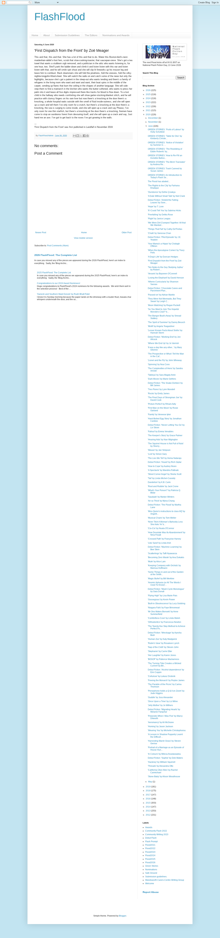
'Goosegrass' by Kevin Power (161, 599)
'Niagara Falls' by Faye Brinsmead (164, 607)
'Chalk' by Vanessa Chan (159, 233)
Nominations (151, 869)
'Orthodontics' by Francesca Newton (164, 622)
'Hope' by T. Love (156, 206)
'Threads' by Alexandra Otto (160, 766)
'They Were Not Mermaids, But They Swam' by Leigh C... (164, 300)
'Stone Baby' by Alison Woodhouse (164, 776)
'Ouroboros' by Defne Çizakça (161, 192)
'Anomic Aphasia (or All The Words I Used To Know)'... (164, 583)
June (150, 126)
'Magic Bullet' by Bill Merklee (161, 578)
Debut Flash (151, 838)
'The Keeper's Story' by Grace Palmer (165, 435)
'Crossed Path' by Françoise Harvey (164, 539)
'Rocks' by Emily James (158, 393)
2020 (148, 114)
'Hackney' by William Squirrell (161, 762)
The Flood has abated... (159, 181)
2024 (148, 98)
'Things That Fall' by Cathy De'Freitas (165, 229)
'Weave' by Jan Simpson (159, 450)
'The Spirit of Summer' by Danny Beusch (166, 322)
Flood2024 (150, 855)
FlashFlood (59, 16)
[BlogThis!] (77, 135)
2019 (148, 786)
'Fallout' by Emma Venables (160, 431)
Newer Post (40, 232)
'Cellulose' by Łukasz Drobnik (161, 676)
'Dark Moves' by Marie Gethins (162, 379)
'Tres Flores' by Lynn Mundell (161, 389)
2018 (148, 790)
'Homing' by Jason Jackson (160, 726)
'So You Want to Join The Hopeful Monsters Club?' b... (163, 310)
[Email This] (74, 135)
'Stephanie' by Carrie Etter (160, 651)
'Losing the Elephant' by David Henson (166, 278)
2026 (148, 90)
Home (35, 35)
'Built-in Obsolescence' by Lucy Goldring (166, 603)
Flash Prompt (151, 841)
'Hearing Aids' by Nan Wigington (163, 439)
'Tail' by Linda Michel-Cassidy (161, 478)
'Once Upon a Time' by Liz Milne (163, 701)
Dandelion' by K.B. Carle (159, 482)
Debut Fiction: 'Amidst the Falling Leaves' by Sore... (163, 201)
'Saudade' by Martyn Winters (161, 497)
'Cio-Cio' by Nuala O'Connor (161, 528)
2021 (148, 110)
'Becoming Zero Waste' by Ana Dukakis (166, 557)
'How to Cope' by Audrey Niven (162, 466)
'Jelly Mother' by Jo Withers (160, 705)
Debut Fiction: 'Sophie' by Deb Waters (165, 758)
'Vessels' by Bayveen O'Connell (162, 273)
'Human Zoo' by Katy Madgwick (162, 639)
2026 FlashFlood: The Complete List (55, 255)
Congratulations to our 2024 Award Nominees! (58, 283)
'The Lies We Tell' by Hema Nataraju (165, 458)
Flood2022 (150, 848)
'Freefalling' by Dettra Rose (160, 214)
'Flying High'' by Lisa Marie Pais (162, 595)
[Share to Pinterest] (87, 135)
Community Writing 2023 (156, 834)
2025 (148, 94)
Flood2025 (150, 859)
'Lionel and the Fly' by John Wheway (165, 360)
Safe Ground (151, 873)
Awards (148, 827)
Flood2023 (150, 852)
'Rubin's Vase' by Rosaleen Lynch (163, 643)
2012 (148, 815)
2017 (148, 795)
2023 (148, 102)
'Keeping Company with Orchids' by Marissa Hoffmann (164, 566)
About (46, 35)
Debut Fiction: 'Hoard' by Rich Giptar (165, 462)
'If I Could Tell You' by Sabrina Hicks (164, 210)
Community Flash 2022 (156, 831)
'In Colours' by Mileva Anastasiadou (164, 754)
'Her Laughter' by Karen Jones (162, 655)
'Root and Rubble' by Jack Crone (163, 486)
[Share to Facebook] (84, 135)
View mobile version (83, 238)
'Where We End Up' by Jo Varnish (163, 343)
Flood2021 (150, 845)
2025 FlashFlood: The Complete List (54, 272)
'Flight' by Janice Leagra (159, 218)
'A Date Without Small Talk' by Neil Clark (166, 196)
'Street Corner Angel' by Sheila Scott (164, 474)
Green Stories (151, 866)
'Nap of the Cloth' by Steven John (163, 647)
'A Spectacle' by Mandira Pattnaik (163, 470)
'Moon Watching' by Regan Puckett (164, 305)
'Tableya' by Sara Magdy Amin (162, 375)
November (153, 122)
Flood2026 (150, 862)
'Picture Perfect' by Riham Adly (162, 404)
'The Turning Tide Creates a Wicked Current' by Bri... (164, 664)
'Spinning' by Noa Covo (159, 364)
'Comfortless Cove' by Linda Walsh (164, 618)
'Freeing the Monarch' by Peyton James (166, 680)
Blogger (122, 916)
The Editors (91, 35)
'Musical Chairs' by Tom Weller (162, 518)
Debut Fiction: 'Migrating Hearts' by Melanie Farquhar (164, 710)
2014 (148, 807)
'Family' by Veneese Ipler (159, 414)
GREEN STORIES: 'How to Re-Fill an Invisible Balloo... (165, 156)
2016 (148, 798)
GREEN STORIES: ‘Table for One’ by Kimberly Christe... (165, 137)
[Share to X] (81, 135)
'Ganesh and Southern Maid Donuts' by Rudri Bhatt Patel (63, 294)
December (153, 118)
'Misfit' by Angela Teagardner (161, 326)
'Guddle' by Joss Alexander (160, 697)
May (150, 781)
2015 (148, 803)
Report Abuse (151, 892)
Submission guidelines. (156, 876)
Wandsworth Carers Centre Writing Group (164, 880)
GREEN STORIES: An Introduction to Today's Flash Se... (165, 176)
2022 (148, 106)
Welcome (149, 883)
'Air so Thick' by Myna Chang (161, 501)
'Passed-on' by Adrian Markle (161, 295)
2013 (148, 811)
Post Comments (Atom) (58, 245)
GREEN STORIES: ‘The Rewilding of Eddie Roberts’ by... (165, 150)
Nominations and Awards (115, 35)
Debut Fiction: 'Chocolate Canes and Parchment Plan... (165, 289)
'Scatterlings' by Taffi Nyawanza (162, 553)
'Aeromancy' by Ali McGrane (161, 722)
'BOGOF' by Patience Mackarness (163, 659)
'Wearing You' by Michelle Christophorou (167, 730)
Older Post (126, 232)
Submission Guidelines (67, 35)
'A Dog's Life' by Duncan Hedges (163, 257)
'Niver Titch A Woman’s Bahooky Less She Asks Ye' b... (165, 523)
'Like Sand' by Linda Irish (159, 543)
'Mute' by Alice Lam (157, 561)
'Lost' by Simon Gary (157, 454)
